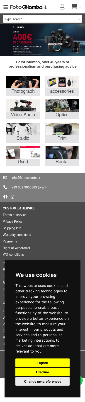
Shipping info (12, 228)
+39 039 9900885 (24, 187)
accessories (62, 91)
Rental (62, 161)
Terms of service (15, 214)
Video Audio (23, 114)
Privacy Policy (12, 221)
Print (62, 137)
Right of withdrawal (16, 247)
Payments (10, 241)
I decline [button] (42, 372)
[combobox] (42, 19)
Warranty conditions (17, 234)
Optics (62, 114)
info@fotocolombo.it (26, 177)
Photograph (23, 91)
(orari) (42, 187)
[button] (65, 7)
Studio (23, 137)
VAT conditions (13, 254)
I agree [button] (42, 363)
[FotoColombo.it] (28, 6)
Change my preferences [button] (42, 381)
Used (23, 161)
